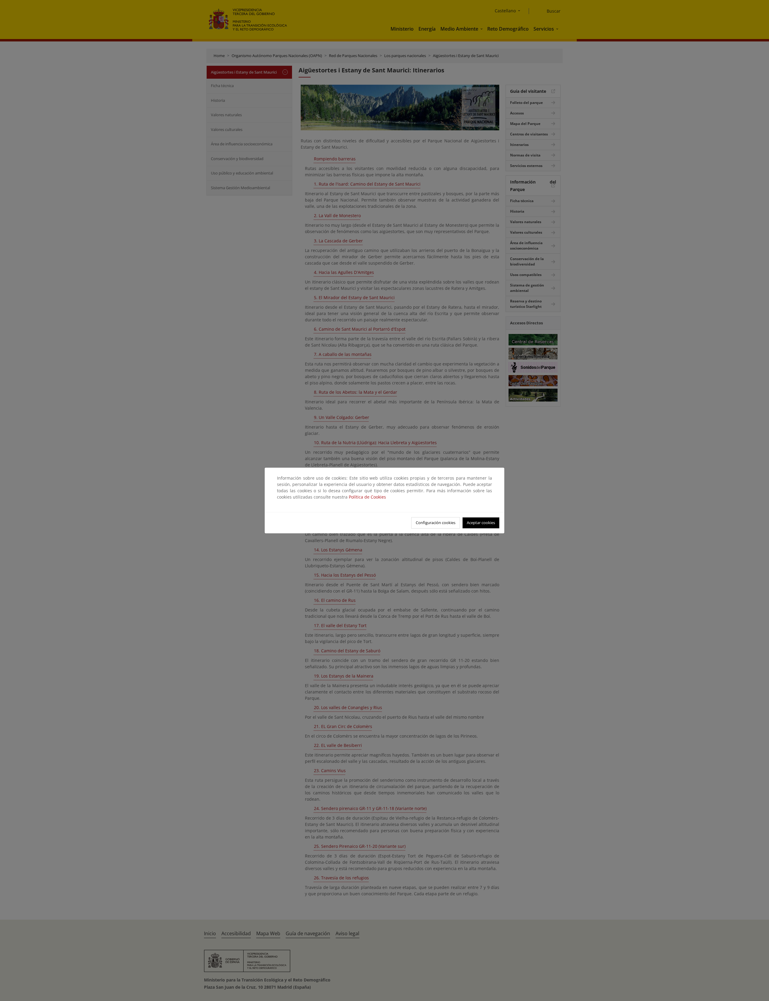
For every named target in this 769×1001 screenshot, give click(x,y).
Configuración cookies (435, 522)
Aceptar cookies (481, 522)
